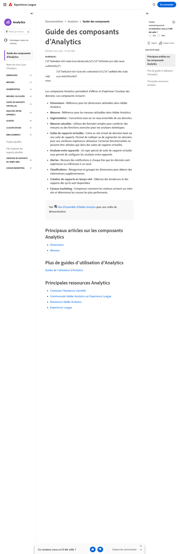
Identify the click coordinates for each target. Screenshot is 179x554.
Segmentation (13, 89)
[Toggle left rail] (32, 14)
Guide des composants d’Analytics (19, 55)
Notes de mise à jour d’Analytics (16, 66)
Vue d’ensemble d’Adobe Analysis (77, 207)
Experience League (61, 307)
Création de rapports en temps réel (17, 160)
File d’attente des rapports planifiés (14, 150)
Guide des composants (96, 21)
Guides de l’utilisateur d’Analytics (64, 270)
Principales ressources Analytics (157, 83)
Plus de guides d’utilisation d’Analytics (160, 72)
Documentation (54, 21)
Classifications (13, 128)
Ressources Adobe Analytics (66, 302)
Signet (154, 43)
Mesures (55, 250)
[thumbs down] (100, 549)
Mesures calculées (15, 96)
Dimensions (57, 244)
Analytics (73, 21)
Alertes (10, 121)
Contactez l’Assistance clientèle (68, 290)
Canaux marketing (15, 168)
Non (163, 35)
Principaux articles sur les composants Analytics (158, 60)
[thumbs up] (93, 549)
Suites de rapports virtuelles (15, 104)
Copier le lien (168, 43)
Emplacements (13, 135)
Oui (154, 35)
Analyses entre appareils (14, 113)
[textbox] (17, 31)
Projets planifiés (14, 141)
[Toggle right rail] (147, 14)
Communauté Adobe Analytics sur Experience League (80, 296)
